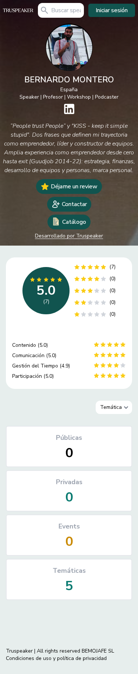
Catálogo (74, 222)
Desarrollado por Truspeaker (69, 235)
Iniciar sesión (112, 10)
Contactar (74, 204)
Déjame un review (74, 186)
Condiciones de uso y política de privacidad (56, 658)
